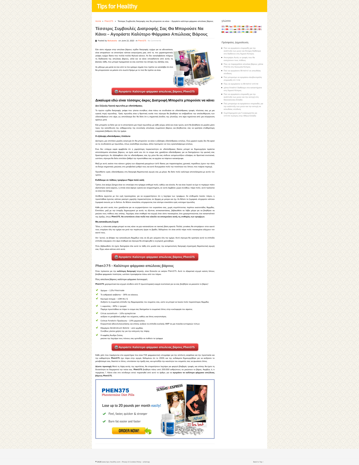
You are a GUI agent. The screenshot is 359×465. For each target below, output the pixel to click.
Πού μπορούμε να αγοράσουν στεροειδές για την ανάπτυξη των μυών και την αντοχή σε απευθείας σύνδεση (243, 106)
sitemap (146, 462)
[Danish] (239, 29)
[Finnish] (223, 29)
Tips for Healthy (117, 6)
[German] (227, 26)
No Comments (154, 41)
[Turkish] (227, 29)
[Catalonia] (251, 32)
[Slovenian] (231, 32)
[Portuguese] (223, 32)
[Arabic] (247, 32)
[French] (247, 29)
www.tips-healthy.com (111, 462)
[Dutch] (247, 26)
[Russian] (227, 32)
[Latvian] (251, 29)
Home (98, 21)
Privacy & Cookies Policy (131, 462)
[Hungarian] (255, 29)
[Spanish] (235, 26)
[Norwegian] (259, 29)
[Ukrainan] (243, 32)
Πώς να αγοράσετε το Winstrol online (241, 84)
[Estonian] (243, 29)
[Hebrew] (231, 29)
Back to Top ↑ (258, 462)
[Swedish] (235, 32)
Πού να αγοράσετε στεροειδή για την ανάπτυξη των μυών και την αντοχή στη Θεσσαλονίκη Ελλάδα (241, 97)
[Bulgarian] (235, 29)
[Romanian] (255, 26)
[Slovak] (259, 26)
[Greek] (239, 32)
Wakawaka (112, 41)
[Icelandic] (255, 32)
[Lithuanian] (243, 26)
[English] (223, 26)
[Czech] (231, 26)
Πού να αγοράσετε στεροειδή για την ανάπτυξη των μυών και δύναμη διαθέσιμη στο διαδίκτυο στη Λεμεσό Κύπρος (242, 51)
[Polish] (251, 26)
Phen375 (108, 21)
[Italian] (239, 26)
